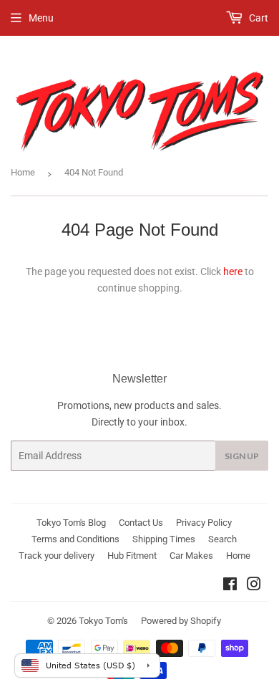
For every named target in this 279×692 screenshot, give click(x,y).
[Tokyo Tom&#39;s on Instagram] (254, 586)
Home (23, 172)
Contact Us (141, 522)
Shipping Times (163, 539)
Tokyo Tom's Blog (71, 522)
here (233, 271)
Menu (41, 18)
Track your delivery (56, 555)
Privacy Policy (204, 522)
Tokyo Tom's (103, 620)
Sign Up (242, 456)
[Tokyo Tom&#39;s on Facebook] (230, 586)
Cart (257, 18)
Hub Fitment (132, 555)
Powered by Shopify (181, 620)
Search (222, 539)
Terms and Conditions (75, 539)
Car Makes (191, 555)
